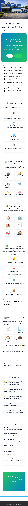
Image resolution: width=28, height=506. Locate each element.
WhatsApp (18, 55)
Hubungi (10, 55)
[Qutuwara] (14, 9)
